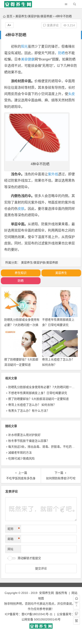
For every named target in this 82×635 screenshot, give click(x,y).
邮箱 (14, 539)
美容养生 (61, 273)
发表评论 (52, 25)
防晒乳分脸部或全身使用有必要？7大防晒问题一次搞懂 (22, 325)
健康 (31, 59)
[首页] (76, 598)
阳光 (24, 46)
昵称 (14, 528)
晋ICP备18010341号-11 (37, 614)
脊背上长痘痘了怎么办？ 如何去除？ (32, 404)
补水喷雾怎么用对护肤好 (24, 435)
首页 (9, 16)
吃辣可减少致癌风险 (21, 458)
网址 (10, 549)
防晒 (61, 53)
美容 (24, 59)
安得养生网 (46, 593)
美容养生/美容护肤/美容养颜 (33, 16)
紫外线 (53, 174)
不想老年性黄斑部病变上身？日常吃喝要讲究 (37, 393)
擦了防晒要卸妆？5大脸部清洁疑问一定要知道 (38, 399)
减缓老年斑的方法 (20, 452)
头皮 (71, 94)
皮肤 (21, 208)
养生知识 (20, 273)
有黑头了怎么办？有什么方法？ (28, 410)
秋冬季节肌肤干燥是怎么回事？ (28, 440)
